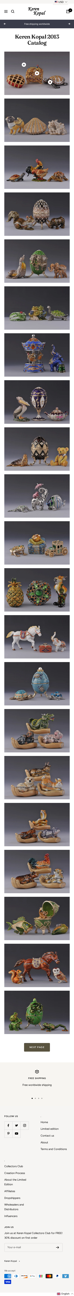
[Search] (12, 11)
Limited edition (50, 1128)
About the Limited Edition (15, 1182)
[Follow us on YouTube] (16, 1134)
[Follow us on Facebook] (8, 1125)
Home (44, 1122)
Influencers (10, 1216)
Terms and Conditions (54, 1149)
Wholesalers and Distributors (14, 1207)
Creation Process (14, 1173)
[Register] (57, 1247)
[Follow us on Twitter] (16, 1125)
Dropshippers (12, 1198)
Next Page (37, 1047)
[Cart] (68, 11)
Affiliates (9, 1191)
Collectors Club (13, 1166)
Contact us (47, 1135)
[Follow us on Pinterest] (8, 1134)
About (44, 1142)
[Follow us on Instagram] (24, 1125)
